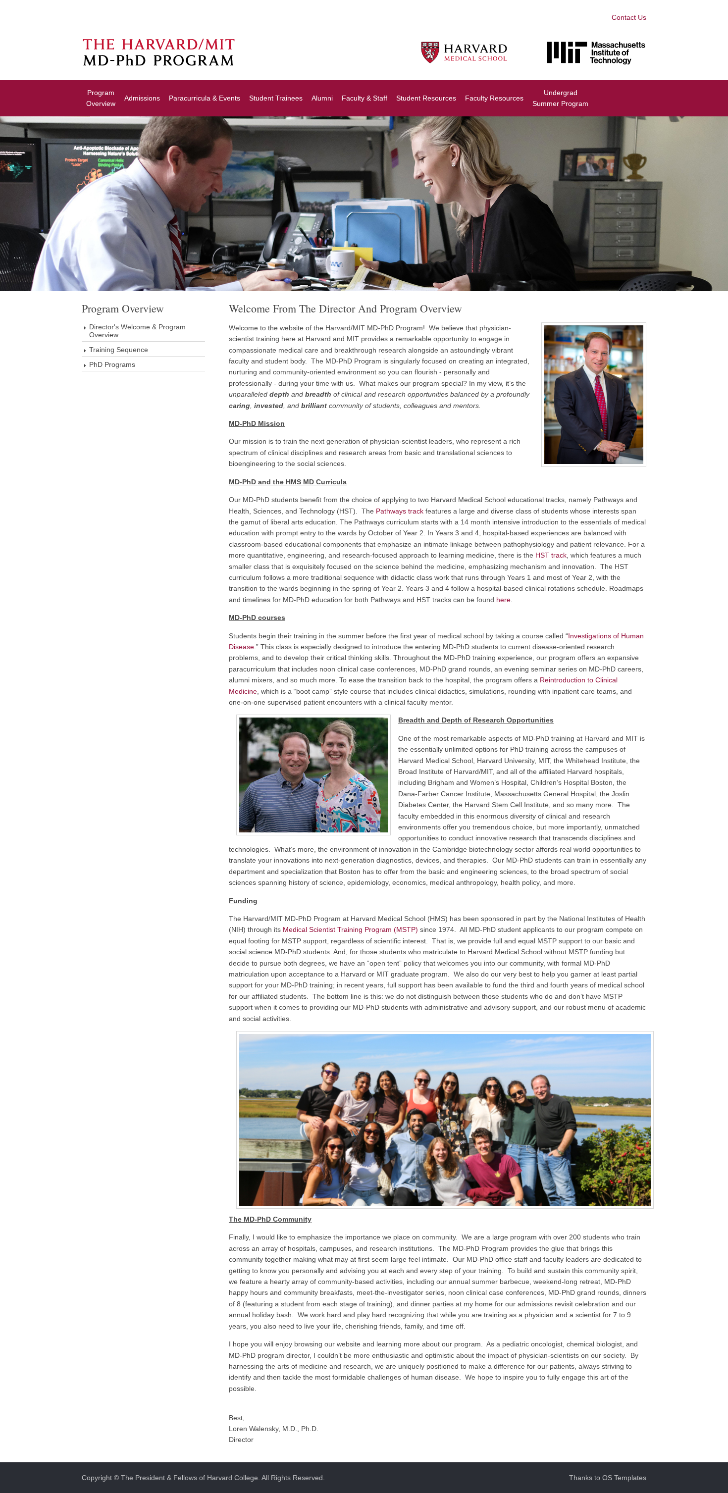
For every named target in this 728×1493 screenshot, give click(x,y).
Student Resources (426, 98)
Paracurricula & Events (204, 98)
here (503, 600)
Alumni (322, 98)
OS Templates (624, 1478)
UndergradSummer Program (560, 98)
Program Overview (100, 98)
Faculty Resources (494, 98)
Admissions (142, 98)
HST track (551, 555)
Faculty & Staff (364, 98)
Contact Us (629, 17)
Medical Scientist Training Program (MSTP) (350, 929)
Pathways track (399, 511)
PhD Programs (112, 364)
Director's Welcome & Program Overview (137, 331)
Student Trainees (276, 98)
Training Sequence (118, 350)
